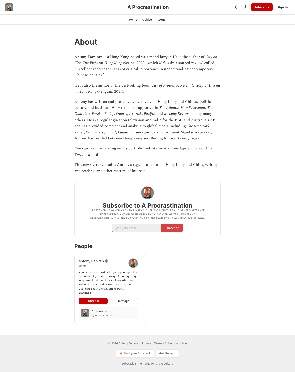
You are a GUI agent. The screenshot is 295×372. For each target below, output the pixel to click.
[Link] (69, 42)
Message (123, 301)
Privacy (147, 343)
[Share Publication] (246, 7)
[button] (133, 19)
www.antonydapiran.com (179, 148)
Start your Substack (137, 353)
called (209, 63)
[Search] (237, 7)
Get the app (167, 353)
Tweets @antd (86, 155)
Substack (128, 363)
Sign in (282, 7)
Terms (158, 343)
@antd (83, 266)
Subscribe (261, 7)
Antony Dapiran (91, 261)
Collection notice (176, 343)
